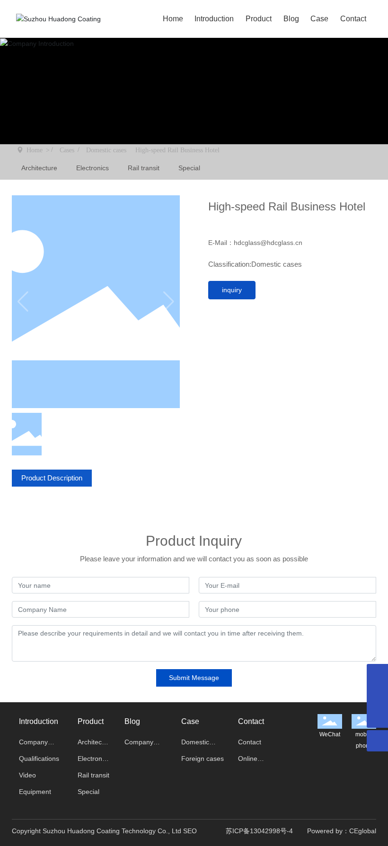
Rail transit (143, 168)
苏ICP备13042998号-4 (259, 831)
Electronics (92, 168)
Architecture (39, 168)
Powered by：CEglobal (341, 831)
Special (189, 168)
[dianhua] (377, 674)
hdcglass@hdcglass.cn (269, 242)
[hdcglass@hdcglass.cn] (377, 695)
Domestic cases (106, 150)
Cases (67, 150)
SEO (190, 831)
